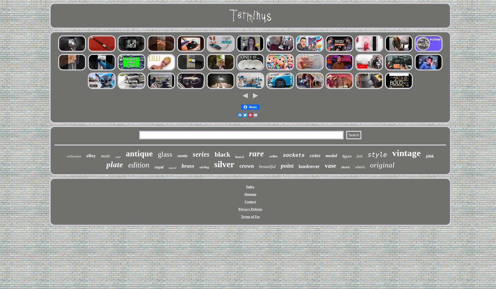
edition (138, 164)
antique (139, 153)
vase (330, 165)
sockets (294, 155)
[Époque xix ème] (369, 70)
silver (224, 164)
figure (347, 156)
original (382, 165)
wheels (360, 167)
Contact (250, 202)
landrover (309, 166)
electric (345, 167)
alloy (91, 155)
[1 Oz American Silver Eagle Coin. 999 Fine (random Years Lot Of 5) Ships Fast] (250, 70)
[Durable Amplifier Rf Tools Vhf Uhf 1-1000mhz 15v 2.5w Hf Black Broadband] (398, 70)
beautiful (267, 166)
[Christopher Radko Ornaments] (339, 70)
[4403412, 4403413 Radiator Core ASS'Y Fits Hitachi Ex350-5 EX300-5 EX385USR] (190, 70)
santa (182, 155)
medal (331, 155)
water (118, 157)
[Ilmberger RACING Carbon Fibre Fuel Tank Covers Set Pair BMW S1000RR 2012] (309, 88)
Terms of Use (250, 217)
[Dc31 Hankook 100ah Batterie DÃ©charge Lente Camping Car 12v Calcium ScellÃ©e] (131, 70)
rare (256, 153)
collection (74, 156)
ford (359, 156)
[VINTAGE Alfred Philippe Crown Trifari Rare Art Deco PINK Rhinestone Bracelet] (398, 88)
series (201, 154)
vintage (406, 153)
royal (159, 167)
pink (430, 156)
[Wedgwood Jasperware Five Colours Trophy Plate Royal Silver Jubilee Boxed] (309, 51)
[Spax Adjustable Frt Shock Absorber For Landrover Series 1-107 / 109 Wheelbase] (131, 88)
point (287, 166)
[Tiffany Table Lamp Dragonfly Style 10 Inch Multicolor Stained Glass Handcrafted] (220, 88)
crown (246, 166)
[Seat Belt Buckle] (280, 70)
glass (165, 154)
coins (315, 155)
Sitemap (250, 194)
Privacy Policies (250, 209)
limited (239, 156)
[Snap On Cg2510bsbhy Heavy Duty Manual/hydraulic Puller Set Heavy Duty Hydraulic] (131, 51)
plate (114, 164)
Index (250, 187)
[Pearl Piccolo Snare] (190, 88)
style (377, 154)
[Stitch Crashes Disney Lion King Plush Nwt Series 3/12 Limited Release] (101, 88)
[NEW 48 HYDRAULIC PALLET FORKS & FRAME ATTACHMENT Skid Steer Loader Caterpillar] (369, 88)
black (222, 154)
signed (172, 167)
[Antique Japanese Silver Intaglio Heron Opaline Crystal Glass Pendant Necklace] (72, 70)
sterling (204, 167)
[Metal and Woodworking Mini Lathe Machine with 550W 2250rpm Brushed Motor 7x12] (250, 88)
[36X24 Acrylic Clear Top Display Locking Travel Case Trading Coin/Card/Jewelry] (161, 51)
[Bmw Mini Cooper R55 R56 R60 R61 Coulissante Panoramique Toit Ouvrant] (101, 70)
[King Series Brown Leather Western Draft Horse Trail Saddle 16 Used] (339, 88)
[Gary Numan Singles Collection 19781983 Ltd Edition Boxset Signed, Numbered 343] (369, 51)
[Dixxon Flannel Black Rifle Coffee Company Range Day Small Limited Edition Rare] (339, 51)
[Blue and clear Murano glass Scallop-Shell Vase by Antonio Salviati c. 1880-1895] (398, 51)
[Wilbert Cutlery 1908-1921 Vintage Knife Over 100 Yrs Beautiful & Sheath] (161, 88)
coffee (273, 156)
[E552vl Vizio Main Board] (250, 51)
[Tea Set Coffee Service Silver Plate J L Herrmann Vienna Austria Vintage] (72, 51)
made (105, 156)
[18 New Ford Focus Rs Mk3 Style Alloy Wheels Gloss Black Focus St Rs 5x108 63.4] (280, 88)
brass (188, 166)
